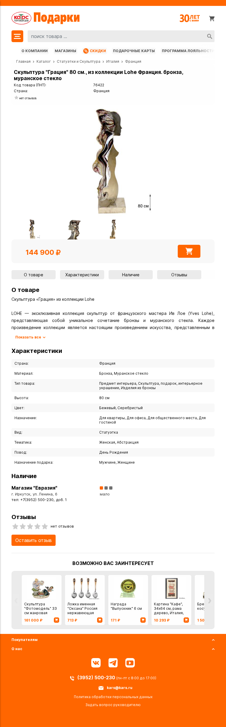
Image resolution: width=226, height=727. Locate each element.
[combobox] (121, 36)
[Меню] (17, 36)
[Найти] (209, 36)
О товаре (33, 274)
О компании (34, 51)
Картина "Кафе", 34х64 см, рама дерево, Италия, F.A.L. (169, 610)
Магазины (65, 51)
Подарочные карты (134, 51)
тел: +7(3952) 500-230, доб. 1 (39, 500)
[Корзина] (212, 18)
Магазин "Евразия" (34, 488)
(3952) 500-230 (96, 677)
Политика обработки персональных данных (113, 697)
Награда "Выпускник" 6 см (126, 606)
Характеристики (82, 274)
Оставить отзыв (33, 540)
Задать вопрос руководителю (113, 705)
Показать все (28, 337)
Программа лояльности (188, 51)
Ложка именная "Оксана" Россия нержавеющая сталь (82, 610)
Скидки (98, 51)
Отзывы (179, 274)
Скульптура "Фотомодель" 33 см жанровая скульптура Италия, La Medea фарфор (41, 613)
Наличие (130, 274)
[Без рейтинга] (16, 97)
